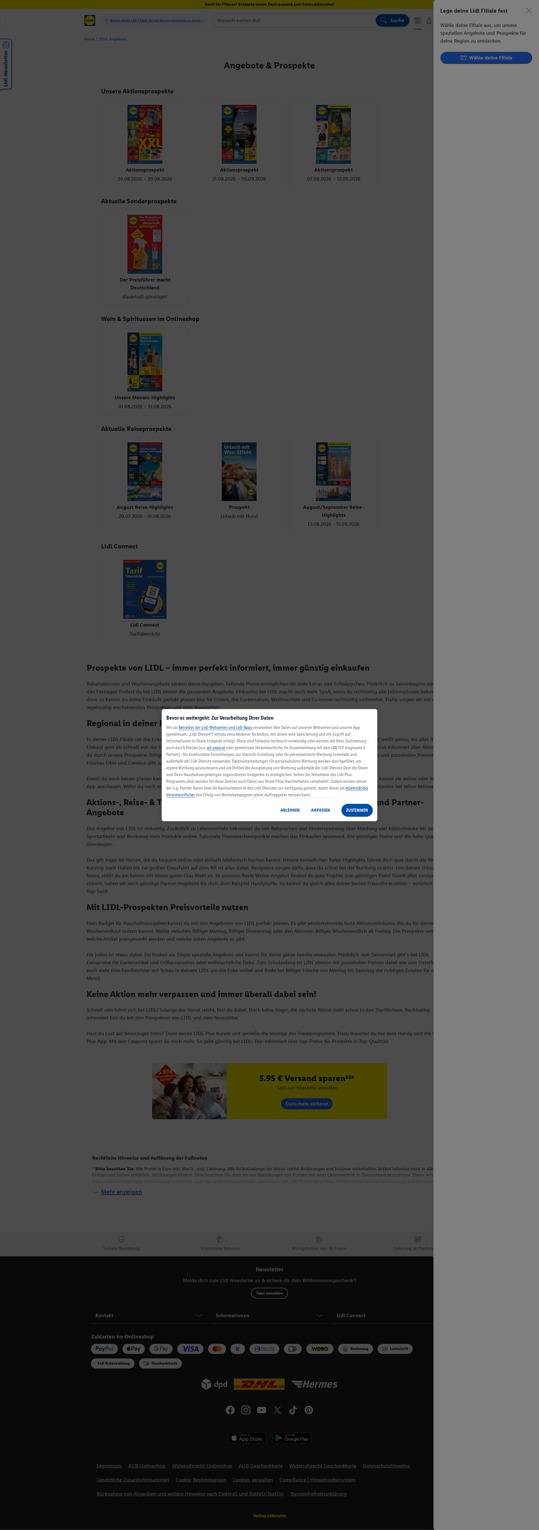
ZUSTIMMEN (357, 810)
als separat (216, 747)
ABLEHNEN (290, 810)
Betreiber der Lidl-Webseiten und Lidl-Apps (215, 727)
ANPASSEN (320, 810)
